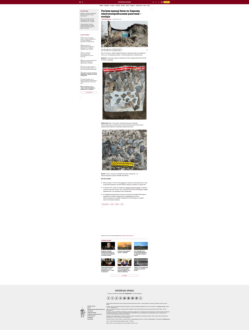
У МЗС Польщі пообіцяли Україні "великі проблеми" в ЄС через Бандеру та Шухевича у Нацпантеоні (88, 39)
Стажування (90, 317)
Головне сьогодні (106, 240)
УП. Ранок (112, 5)
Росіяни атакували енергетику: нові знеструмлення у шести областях (86, 54)
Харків (116, 204)
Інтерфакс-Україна (161, 306)
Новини (101, 5)
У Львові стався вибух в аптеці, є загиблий (124, 252)
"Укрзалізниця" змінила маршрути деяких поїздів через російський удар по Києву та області (87, 26)
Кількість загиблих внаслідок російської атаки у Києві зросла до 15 (88, 15)
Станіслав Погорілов (106, 19)
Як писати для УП (91, 315)
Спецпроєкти (139, 5)
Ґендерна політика (91, 312)
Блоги (144, 5)
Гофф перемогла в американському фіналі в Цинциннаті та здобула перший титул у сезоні (87, 47)
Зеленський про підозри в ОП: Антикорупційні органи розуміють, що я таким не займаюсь (124, 269)
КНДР (112, 204)
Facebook (110, 60)
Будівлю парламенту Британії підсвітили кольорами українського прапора (88, 62)
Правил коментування (127, 235)
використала (130, 196)
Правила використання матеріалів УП (96, 309)
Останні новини (84, 35)
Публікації (106, 5)
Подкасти (132, 5)
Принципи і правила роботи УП (94, 314)
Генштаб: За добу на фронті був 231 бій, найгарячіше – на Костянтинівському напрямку (88, 68)
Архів (148, 5)
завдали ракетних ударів (132, 187)
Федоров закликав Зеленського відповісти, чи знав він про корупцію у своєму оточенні (108, 253)
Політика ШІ (90, 311)
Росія (122, 204)
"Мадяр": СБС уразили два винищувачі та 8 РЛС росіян (141, 269)
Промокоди (90, 319)
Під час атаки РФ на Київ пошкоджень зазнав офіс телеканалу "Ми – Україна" (87, 20)
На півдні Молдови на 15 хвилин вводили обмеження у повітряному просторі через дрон (88, 81)
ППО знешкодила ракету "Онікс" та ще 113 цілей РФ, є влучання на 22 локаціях (88, 88)
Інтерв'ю (123, 5)
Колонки (117, 5)
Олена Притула (151, 319)
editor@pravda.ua (166, 319)
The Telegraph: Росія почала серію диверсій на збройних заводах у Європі (140, 253)
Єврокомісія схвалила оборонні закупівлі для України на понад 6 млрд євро (88, 74)
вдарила (123, 183)
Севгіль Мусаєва (135, 319)
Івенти (127, 5)
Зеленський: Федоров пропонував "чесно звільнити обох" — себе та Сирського (107, 269)
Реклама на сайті (91, 306)
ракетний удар (105, 204)
